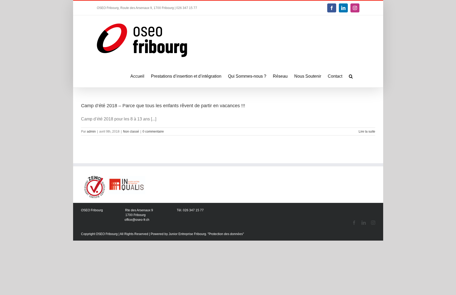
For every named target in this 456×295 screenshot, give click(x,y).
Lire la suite (367, 131)
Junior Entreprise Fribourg (187, 234)
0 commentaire (153, 131)
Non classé (131, 131)
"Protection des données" (226, 234)
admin (91, 131)
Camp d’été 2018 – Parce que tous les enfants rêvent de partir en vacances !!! (163, 105)
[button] (351, 76)
